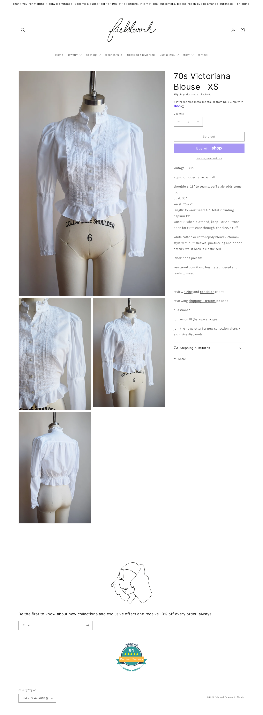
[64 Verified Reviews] (131, 673)
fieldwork (219, 697)
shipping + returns (202, 301)
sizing (188, 291)
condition (207, 291)
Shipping (179, 94)
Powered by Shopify (235, 697)
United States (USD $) (35, 698)
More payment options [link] (209, 158)
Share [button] (182, 359)
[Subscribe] (87, 625)
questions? (182, 310)
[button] (23, 30)
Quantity (179, 113)
